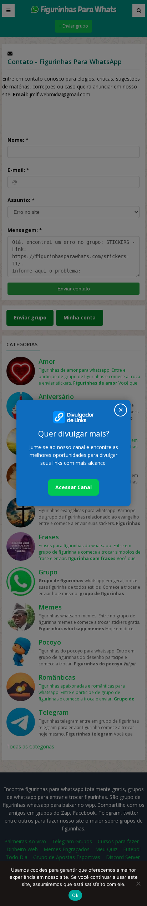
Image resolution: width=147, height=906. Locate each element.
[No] (138, 883)
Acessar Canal (73, 487)
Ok (75, 895)
